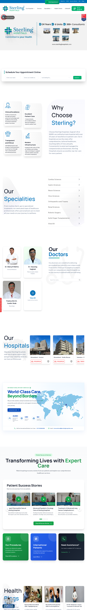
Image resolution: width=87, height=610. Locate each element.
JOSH (67, 1)
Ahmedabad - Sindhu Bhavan (62, 357)
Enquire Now (13, 410)
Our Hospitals (29, 8)
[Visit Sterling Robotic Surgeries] (8, 602)
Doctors (39, 8)
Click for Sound (9, 17)
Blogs (83, 1)
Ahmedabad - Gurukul (37, 357)
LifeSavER (67, 8)
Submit (77, 77)
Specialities (47, 8)
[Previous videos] (7, 509)
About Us (63, 1)
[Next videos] (80, 509)
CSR (79, 1)
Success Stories (73, 1)
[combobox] (56, 77)
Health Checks (58, 8)
